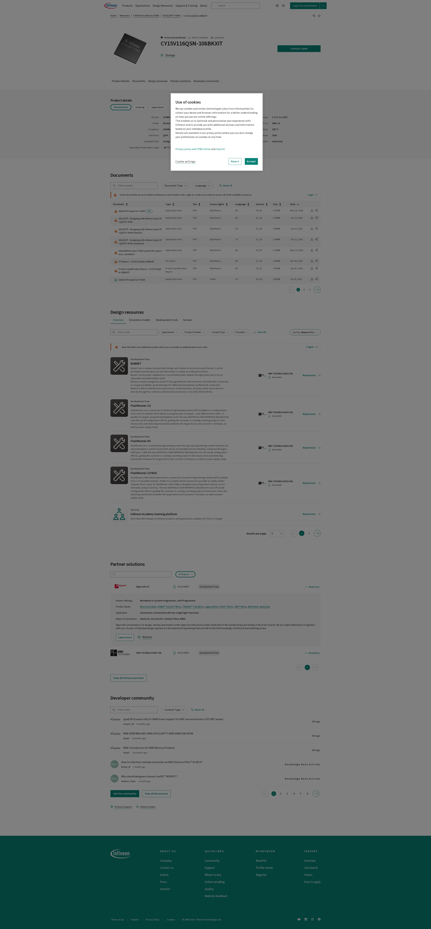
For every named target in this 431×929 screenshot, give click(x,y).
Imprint (220, 149)
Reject (235, 161)
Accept (251, 161)
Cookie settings (185, 161)
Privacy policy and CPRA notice (193, 149)
